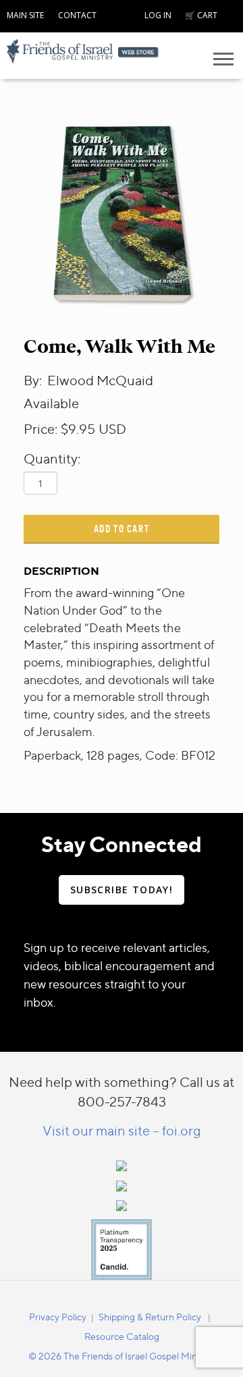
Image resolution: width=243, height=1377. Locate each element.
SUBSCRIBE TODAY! (121, 889)
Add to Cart (122, 528)
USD (112, 428)
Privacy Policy (57, 1316)
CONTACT (77, 15)
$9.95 (78, 428)
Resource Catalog (121, 1336)
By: (34, 380)
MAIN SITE (25, 15)
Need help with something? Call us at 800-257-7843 (121, 1091)
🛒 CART (201, 15)
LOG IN (157, 15)
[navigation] (25, 13)
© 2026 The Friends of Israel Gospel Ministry (121, 1355)
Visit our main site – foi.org (122, 1130)
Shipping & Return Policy (150, 1316)
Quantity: (52, 458)
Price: (40, 428)
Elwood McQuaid (100, 380)
